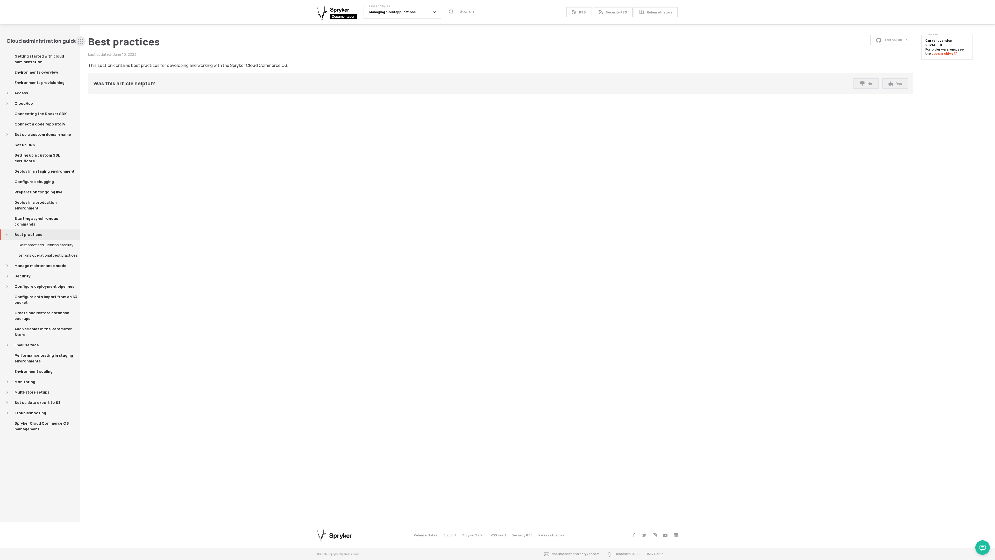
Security (23, 276)
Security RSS (616, 12)
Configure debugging (34, 181)
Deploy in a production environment (36, 205)
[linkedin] (676, 535)
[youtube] (665, 535)
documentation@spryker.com (575, 554)
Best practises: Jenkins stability (46, 244)
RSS (582, 12)
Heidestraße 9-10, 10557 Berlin (639, 554)
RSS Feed (498, 535)
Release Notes (425, 535)
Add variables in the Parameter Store (43, 331)
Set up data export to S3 (37, 402)
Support (449, 535)
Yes (899, 83)
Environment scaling (34, 371)
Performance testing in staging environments (44, 358)
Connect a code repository (40, 124)
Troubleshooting (30, 412)
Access (21, 92)
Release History (659, 12)
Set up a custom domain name (43, 134)
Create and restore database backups (42, 315)
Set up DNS (25, 144)
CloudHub (24, 103)
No (870, 83)
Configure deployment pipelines (44, 286)
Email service (27, 344)
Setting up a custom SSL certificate (37, 158)
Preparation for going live (38, 192)
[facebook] (634, 535)
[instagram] (655, 535)
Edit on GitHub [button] (896, 40)
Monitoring (25, 381)
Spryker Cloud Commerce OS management (42, 426)
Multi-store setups (32, 392)
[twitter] (644, 535)
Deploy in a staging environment (45, 171)
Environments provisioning (40, 82)
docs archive (943, 53)
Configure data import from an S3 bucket (46, 299)
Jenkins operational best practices (48, 255)
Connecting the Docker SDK (41, 113)
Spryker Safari (473, 535)
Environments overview (36, 72)
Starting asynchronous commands (36, 221)
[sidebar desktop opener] (80, 41)
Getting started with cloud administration (39, 59)
